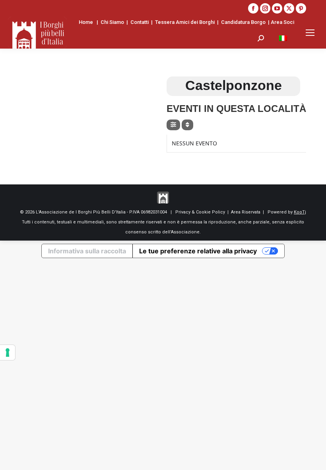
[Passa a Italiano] (283, 38)
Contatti (139, 22)
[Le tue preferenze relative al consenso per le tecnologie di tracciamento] (7, 352)
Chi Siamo (112, 22)
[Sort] (187, 124)
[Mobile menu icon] (310, 33)
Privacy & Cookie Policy (200, 212)
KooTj (300, 212)
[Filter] (173, 124)
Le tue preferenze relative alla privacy (198, 251)
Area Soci (282, 22)
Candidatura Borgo (243, 22)
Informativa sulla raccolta (87, 251)
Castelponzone (233, 85)
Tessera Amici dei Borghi (185, 22)
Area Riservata (245, 212)
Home (86, 22)
